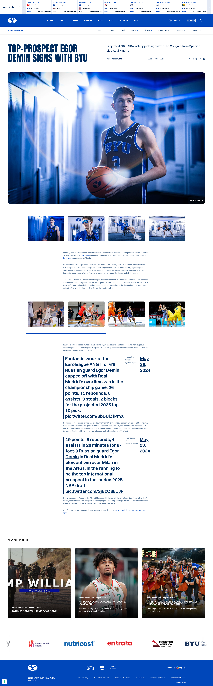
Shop (136, 20)
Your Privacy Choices (158, 678)
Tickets (74, 20)
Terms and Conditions (123, 678)
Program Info (163, 30)
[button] (24, 7)
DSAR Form (140, 678)
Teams (63, 20)
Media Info (181, 30)
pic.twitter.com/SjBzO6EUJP (95, 491)
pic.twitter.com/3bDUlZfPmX (94, 416)
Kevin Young (68, 258)
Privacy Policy (83, 678)
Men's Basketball (19, 607)
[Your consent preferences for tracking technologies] (4, 681)
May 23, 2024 (145, 445)
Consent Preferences (101, 678)
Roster (112, 30)
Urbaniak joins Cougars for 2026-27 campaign (103, 603)
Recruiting (123, 20)
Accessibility (180, 683)
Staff (123, 30)
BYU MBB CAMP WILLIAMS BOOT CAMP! (35, 611)
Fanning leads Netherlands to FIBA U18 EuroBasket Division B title (171, 603)
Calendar (50, 20)
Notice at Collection (178, 678)
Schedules (99, 30)
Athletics (88, 20)
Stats (133, 30)
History (147, 30)
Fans (100, 20)
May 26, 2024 (145, 364)
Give (111, 20)
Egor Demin (85, 255)
